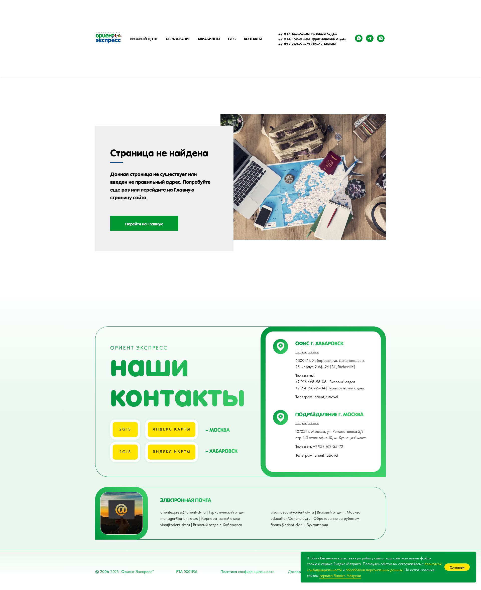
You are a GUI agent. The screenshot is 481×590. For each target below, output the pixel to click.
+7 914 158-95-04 (294, 38)
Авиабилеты (209, 38)
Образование (178, 38)
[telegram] (370, 38)
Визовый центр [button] (144, 38)
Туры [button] (232, 38)
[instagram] (381, 38)
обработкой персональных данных (374, 570)
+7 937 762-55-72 (319, 446)
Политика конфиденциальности (247, 571)
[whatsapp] (359, 38)
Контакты (253, 38)
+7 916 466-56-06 (294, 33)
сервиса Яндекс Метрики (340, 575)
